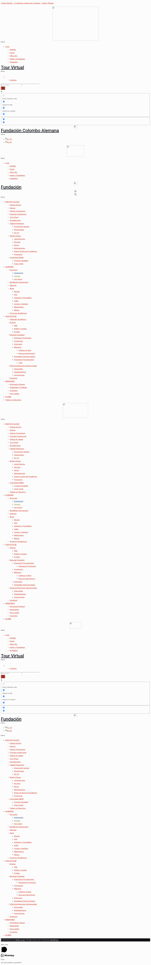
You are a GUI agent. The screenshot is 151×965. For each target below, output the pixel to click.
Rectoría (17, 242)
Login (7, 47)
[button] (75, 41)
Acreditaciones (15, 220)
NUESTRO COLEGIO (12, 202)
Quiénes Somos (15, 205)
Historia (12, 208)
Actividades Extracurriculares (24, 357)
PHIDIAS (13, 50)
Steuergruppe (19, 455)
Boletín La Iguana (20, 329)
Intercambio (18, 369)
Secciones (13, 270)
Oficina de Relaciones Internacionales (23, 366)
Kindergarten (14, 610)
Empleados (14, 62)
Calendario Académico (18, 319)
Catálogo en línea (25, 350)
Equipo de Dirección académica (25, 251)
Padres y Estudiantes (17, 59)
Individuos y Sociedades (23, 298)
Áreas (12, 289)
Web (15, 326)
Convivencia (18, 341)
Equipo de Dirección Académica (25, 477)
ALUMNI (8, 397)
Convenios (13, 391)
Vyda (20, 363)
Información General (21, 227)
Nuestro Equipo (15, 236)
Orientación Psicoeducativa (24, 360)
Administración (19, 248)
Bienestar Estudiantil (17, 335)
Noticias (13, 323)
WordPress (54, 940)
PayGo (12, 53)
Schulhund (13, 378)
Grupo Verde (18, 264)
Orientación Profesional (22, 338)
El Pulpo (17, 332)
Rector (16, 245)
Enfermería (18, 344)
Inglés (16, 301)
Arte (15, 295)
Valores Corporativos (17, 211)
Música (16, 310)
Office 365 (13, 56)
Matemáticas (19, 307)
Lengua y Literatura (21, 304)
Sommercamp (19, 375)
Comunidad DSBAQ (17, 258)
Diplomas (13, 285)
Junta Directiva (19, 239)
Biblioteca (17, 347)
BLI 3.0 (16, 233)
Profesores (18, 254)
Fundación (11, 187)
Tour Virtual (12, 67)
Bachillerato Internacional (19, 282)
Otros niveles (14, 394)
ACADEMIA (9, 267)
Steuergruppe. (19, 230)
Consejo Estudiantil (21, 261)
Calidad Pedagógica (17, 224)
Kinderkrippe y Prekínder (18, 388)
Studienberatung (20, 372)
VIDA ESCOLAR (10, 316)
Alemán (17, 292)
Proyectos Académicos (18, 313)
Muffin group (20, 940)
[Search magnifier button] (3, 88)
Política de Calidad (16, 439)
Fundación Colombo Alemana (30, 130)
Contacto (13, 80)
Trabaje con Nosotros (13, 400)
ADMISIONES (10, 381)
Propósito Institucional (18, 214)
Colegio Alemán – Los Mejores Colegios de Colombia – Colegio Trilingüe (27, 3)
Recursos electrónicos (27, 353)
